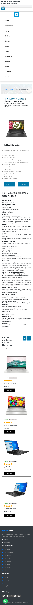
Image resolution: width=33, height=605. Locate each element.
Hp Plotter (7, 567)
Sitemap (25, 602)
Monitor (7, 46)
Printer (7, 51)
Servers (7, 20)
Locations (8, 71)
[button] (24, 338)
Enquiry (7, 77)
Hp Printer (7, 564)
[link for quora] (15, 596)
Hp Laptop (7, 558)
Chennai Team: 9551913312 (9, 3)
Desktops (8, 36)
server (11, 89)
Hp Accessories (9, 570)
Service (7, 66)
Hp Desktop (8, 561)
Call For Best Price (9, 184)
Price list (7, 589)
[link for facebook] (7, 596)
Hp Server (7, 549)
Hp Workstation (9, 552)
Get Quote (23, 184)
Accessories (8, 56)
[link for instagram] (11, 596)
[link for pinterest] (3, 596)
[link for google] (19, 596)
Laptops (7, 31)
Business (7, 41)
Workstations (9, 26)
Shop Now (9, 390)
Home (6, 89)
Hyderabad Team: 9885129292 (10, 1)
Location (7, 583)
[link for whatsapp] (5, 601)
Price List (7, 61)
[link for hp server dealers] (16, 14)
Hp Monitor (8, 555)
